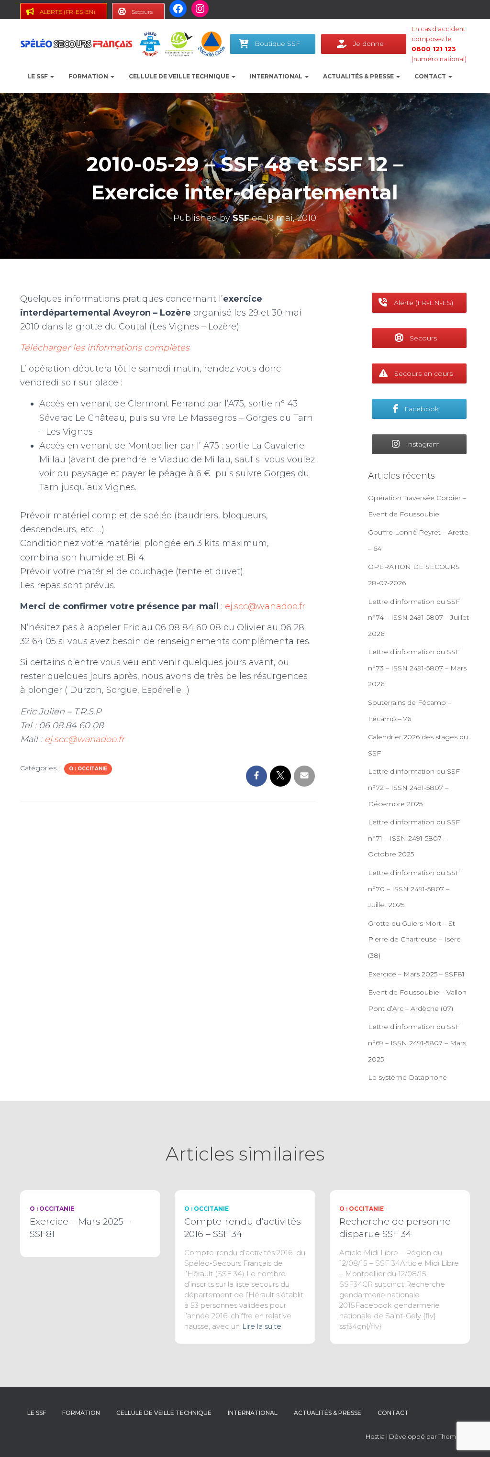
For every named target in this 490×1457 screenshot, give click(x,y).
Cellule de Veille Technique (180, 76)
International (277, 76)
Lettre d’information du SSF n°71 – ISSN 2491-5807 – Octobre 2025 (414, 838)
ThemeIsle (454, 1436)
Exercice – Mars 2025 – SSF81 (416, 974)
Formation (89, 76)
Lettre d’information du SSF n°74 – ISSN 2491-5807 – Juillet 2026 (418, 617)
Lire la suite (261, 1326)
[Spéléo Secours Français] (76, 44)
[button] (51, 76)
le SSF (38, 76)
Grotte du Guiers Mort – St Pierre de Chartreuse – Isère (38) (414, 939)
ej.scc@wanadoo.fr (265, 606)
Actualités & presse (359, 76)
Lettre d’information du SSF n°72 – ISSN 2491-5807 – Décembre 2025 (414, 787)
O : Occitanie (88, 769)
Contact (430, 76)
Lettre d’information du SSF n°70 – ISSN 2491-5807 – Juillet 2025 (414, 888)
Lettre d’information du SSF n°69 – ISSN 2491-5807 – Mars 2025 (417, 1042)
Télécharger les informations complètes (104, 347)
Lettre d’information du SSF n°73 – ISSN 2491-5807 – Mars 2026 (417, 667)
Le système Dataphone (407, 1077)
